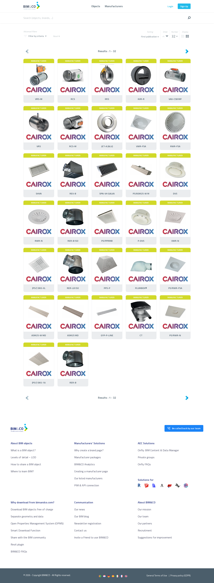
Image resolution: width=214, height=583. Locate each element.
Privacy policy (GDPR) (180, 575)
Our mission (144, 509)
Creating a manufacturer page (91, 471)
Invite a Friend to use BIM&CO (91, 537)
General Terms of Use (156, 575)
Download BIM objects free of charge (32, 509)
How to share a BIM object (26, 464)
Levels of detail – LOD (23, 457)
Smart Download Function (25, 530)
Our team (143, 516)
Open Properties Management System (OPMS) (37, 523)
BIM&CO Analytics (84, 464)
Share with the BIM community (28, 537)
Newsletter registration (87, 523)
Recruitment (145, 530)
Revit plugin (17, 544)
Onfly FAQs (144, 464)
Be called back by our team (186, 428)
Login (170, 6)
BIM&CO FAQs (19, 551)
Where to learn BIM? (22, 471)
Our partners (145, 523)
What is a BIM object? (23, 450)
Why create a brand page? (88, 450)
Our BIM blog (81, 516)
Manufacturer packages (87, 457)
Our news (79, 509)
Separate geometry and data (27, 516)
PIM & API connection (86, 485)
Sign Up (184, 6)
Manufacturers (114, 6)
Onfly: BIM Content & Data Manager (158, 450)
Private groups (146, 457)
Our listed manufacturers (88, 478)
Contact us (80, 530)
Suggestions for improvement (155, 537)
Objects (95, 6)
